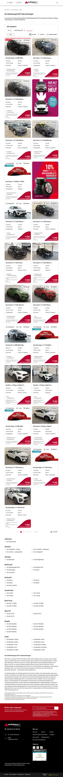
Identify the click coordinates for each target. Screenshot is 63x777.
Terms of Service (18, 765)
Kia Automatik (10, 559)
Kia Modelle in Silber (12, 650)
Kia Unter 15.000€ (12, 603)
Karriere (43, 732)
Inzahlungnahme (45, 737)
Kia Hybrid (36, 582)
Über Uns (35, 732)
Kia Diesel (36, 580)
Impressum (27, 774)
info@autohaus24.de (13, 739)
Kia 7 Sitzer (37, 595)
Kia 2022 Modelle (12, 626)
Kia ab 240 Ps (37, 613)
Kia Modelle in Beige (12, 639)
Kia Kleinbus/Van (38, 567)
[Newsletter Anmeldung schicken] (56, 708)
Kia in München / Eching (13, 549)
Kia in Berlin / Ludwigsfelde (14, 552)
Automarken (44, 734)
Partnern (44, 714)
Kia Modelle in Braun (12, 642)
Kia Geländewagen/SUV (13, 567)
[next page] (37, 532)
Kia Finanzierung (11, 541)
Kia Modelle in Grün (12, 644)
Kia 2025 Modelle (38, 629)
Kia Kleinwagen (11, 570)
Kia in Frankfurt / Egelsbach (41, 549)
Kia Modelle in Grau (39, 642)
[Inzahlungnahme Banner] (45, 98)
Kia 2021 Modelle (38, 624)
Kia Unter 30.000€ (38, 606)
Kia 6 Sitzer (10, 595)
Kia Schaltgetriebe (39, 559)
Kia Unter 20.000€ (38, 603)
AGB (10, 774)
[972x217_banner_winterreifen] (45, 180)
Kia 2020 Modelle (12, 624)
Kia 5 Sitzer (37, 593)
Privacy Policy (8, 765)
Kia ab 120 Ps (11, 613)
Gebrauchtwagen (37, 734)
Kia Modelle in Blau (39, 639)
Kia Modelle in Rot (12, 647)
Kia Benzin (10, 580)
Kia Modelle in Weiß (39, 650)
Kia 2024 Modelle (12, 629)
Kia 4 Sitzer (10, 593)
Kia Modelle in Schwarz (40, 647)
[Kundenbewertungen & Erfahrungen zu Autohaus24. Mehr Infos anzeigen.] (39, 755)
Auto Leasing (36, 737)
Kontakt (51, 732)
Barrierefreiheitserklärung (39, 739)
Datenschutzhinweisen (38, 715)
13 (35, 531)
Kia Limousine (11, 572)
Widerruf (14, 774)
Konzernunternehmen (37, 714)
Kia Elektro (10, 582)
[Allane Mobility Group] (53, 775)
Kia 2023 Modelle (38, 626)
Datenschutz (21, 774)
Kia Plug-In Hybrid (12, 585)
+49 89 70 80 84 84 (14, 734)
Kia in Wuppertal (38, 552)
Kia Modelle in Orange (40, 644)
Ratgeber (52, 734)
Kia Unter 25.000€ (12, 606)
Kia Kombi (36, 570)
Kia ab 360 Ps (11, 616)
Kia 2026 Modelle (12, 631)
